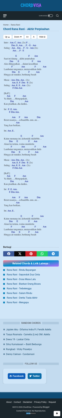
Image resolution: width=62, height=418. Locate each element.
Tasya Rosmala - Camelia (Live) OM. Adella (28, 334)
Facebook (18, 376)
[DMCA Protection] (31, 413)
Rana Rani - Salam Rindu (19, 293)
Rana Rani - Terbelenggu (19, 288)
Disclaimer (27, 402)
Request (52, 402)
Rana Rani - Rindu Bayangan (21, 270)
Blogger (46, 407)
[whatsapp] (42, 253)
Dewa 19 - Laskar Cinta (18, 339)
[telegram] (53, 253)
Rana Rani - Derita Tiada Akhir (22, 297)
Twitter (36, 376)
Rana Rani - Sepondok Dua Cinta (23, 274)
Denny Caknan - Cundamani (20, 354)
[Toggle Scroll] (57, 413)
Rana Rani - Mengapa (18, 302)
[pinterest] (30, 253)
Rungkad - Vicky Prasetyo (19, 349)
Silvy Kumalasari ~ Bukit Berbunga (24, 344)
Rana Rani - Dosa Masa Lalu (21, 279)
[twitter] (19, 253)
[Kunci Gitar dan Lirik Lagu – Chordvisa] (31, 5)
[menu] (6, 15)
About (9, 402)
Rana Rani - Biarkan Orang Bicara (24, 283)
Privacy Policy (40, 402)
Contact (17, 402)
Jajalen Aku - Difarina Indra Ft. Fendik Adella (28, 329)
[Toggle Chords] (42, 37)
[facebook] (8, 253)
